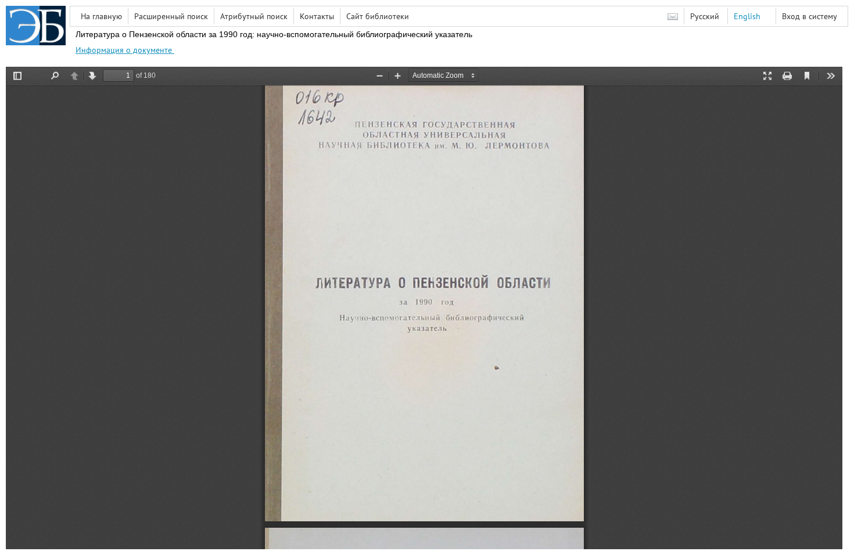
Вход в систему (809, 16)
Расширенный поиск (171, 16)
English (747, 16)
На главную (101, 16)
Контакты (317, 16)
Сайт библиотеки (377, 16)
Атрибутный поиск (254, 16)
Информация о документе (125, 50)
